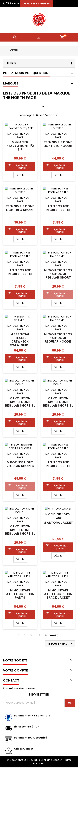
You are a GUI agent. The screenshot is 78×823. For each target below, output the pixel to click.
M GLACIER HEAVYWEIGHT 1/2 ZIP (20, 146)
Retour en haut (60, 644)
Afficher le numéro (36, 3)
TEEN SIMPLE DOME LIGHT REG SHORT (20, 208)
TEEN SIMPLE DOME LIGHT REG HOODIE (58, 144)
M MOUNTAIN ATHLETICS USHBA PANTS (20, 594)
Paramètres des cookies (19, 688)
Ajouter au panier (18, 166)
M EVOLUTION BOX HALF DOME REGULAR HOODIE (58, 338)
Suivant (52, 635)
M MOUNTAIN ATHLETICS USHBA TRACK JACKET (58, 594)
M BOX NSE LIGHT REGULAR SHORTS (20, 464)
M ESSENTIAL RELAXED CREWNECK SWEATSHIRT (20, 339)
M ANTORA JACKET (58, 523)
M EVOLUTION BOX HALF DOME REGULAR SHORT (58, 274)
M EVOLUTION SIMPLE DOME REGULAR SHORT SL (20, 402)
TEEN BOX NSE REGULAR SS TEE (58, 208)
